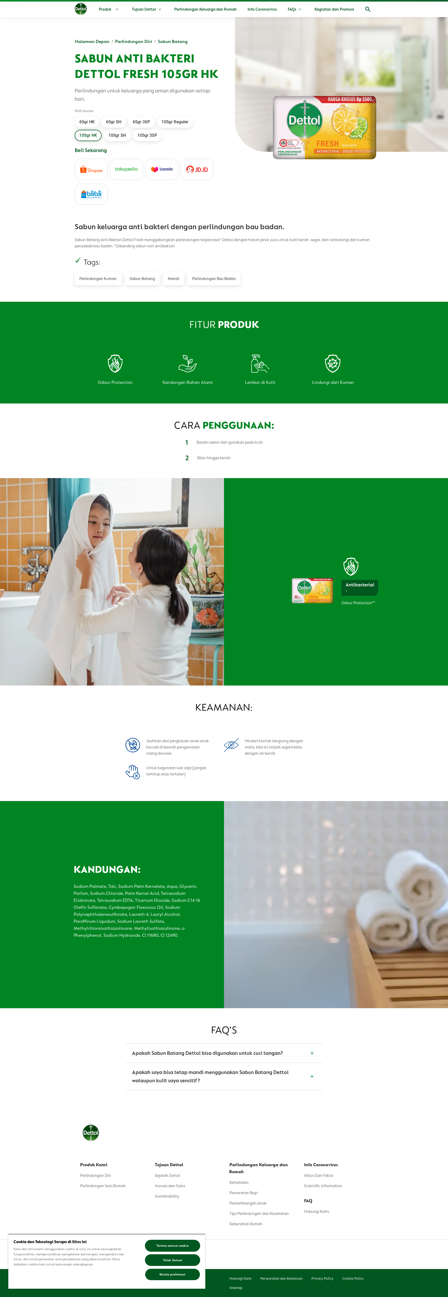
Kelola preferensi (172, 1274)
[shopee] (91, 169)
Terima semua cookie (172, 1246)
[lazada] (161, 169)
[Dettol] (81, 10)
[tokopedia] (126, 169)
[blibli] (91, 194)
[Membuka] (367, 9)
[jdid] (197, 169)
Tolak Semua (172, 1260)
